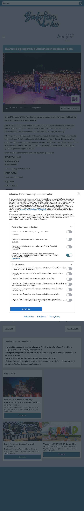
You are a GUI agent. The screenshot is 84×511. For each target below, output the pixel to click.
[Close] (80, 194)
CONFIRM (26, 309)
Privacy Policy (55, 317)
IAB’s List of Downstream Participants (32, 210)
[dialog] (42, 255)
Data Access (41, 317)
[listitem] (42, 227)
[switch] (69, 231)
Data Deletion (29, 317)
